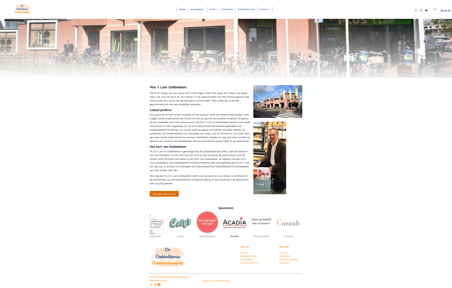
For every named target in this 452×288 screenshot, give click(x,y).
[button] (153, 224)
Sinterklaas (227, 9)
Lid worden (284, 256)
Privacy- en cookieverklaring (216, 280)
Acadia (163, 280)
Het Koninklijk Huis (249, 263)
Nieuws (182, 9)
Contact (263, 9)
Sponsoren (284, 263)
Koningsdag (196, 9)
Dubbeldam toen (246, 9)
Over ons (244, 252)
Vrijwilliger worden (288, 259)
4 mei (212, 9)
